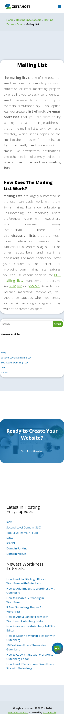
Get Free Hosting (32, 451)
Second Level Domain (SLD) (16, 357)
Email (20, 24)
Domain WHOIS (16, 554)
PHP (12, 286)
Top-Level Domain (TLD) (15, 362)
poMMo (34, 286)
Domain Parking (16, 548)
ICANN (4, 372)
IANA (3, 367)
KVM (3, 352)
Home (9, 19)
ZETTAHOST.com (18, 712)
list (19, 286)
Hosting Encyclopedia (28, 19)
